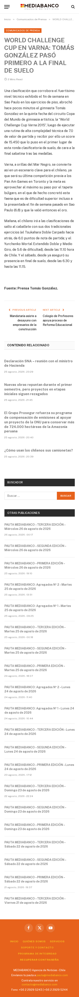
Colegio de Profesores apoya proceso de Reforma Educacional (58, 320)
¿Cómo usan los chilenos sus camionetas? (38, 450)
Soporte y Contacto (37, 947)
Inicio (14, 941)
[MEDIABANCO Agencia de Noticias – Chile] (39, 7)
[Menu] (7, 7)
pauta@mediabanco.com (52, 975)
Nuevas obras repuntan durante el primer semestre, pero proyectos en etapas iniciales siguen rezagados (38, 389)
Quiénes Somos (34, 941)
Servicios (57, 941)
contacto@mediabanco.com (39, 984)
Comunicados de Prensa (23, 30)
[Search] (72, 7)
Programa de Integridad (37, 953)
